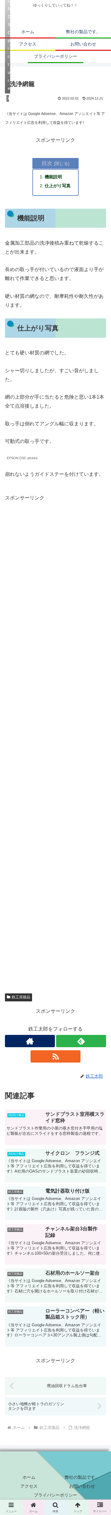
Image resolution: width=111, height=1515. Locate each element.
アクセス (29, 1486)
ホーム (29, 1477)
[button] (99, 1041)
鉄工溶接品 (21, 997)
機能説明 (53, 176)
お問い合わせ (82, 1486)
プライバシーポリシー (55, 1495)
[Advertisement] (55, 743)
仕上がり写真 (58, 185)
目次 (47, 163)
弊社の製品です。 (82, 1477)
